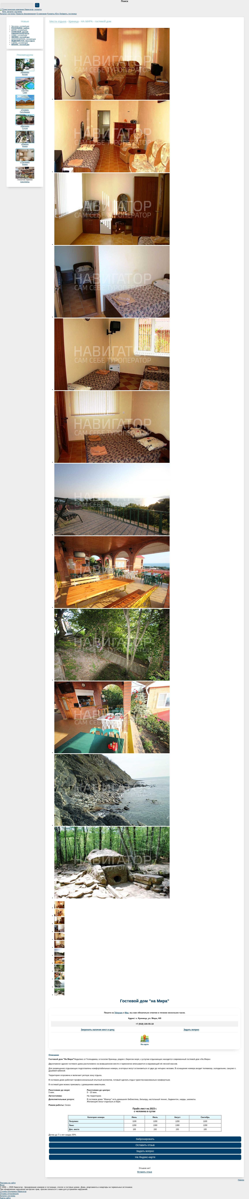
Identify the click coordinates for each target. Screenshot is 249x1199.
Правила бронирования (26, 14)
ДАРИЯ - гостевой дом (19, 30)
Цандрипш (24, 182)
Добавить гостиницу (68, 14)
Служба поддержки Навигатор (13, 1191)
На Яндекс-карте (145, 1157)
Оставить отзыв (145, 1145)
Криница (74, 21)
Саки (25, 92)
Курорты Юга (53, 14)
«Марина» (25, 72)
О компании (41, 14)
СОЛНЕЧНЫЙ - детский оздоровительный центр (20, 32)
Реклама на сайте (8, 1183)
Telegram (118, 1013)
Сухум (25, 128)
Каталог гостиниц (7, 14)
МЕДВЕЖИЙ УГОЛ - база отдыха (23, 41)
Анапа (25, 146)
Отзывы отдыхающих (9, 1194)
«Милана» (24, 126)
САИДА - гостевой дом (19, 35)
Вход (2, 1185)
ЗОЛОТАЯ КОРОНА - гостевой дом (23, 39)
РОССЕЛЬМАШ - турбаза (20, 28)
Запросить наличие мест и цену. (98, 1029)
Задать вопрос (191, 1029)
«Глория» (25, 110)
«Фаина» (25, 144)
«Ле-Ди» (25, 90)
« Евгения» (25, 162)
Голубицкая (25, 112)
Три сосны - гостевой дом (20, 26)
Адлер (25, 74)
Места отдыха (57, 21)
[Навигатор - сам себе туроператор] (21, 11)
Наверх (241, 1180)
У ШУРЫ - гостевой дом (19, 42)
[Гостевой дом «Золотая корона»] (25, 178)
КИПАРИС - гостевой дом (20, 44)
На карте (145, 1044)
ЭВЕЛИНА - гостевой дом (20, 37)
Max (127, 1013)
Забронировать (145, 1139)
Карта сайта (5, 1198)
